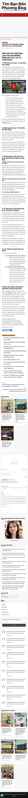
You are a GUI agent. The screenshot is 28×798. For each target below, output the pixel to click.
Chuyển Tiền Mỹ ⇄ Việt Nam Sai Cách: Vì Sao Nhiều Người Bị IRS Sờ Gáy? (13, 550)
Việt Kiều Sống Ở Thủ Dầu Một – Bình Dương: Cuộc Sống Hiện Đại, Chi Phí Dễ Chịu (13, 578)
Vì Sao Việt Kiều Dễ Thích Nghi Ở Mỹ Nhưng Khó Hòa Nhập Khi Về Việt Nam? (13, 384)
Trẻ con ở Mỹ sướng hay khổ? (11, 359)
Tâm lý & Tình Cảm (19, 725)
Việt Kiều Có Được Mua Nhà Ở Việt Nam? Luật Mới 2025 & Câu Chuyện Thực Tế (14, 389)
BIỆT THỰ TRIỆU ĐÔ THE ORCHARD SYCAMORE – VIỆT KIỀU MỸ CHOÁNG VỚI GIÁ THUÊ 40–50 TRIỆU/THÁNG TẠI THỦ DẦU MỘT (13, 587)
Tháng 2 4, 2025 (9, 48)
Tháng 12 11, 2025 (20, 736)
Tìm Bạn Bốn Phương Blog (14, 6)
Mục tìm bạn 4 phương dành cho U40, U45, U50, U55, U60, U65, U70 (15, 654)
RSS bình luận (5, 612)
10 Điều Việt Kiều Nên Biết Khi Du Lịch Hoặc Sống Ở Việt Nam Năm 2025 (14, 570)
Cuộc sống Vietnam (5, 777)
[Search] (25, 15)
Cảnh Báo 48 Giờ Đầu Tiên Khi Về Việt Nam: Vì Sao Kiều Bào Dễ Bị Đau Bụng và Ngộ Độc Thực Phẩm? (13, 582)
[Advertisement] (14, 26)
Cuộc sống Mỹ (4, 42)
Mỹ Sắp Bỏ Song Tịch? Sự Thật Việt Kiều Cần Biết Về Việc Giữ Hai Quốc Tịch (20, 417)
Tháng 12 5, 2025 (23, 422)
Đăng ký (4, 604)
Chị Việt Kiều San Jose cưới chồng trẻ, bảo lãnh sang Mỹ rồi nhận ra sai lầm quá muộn (14, 574)
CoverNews (20, 794)
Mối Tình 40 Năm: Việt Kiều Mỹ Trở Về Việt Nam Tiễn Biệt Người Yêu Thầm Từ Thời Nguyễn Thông (13, 554)
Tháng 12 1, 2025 (9, 787)
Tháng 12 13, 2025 (6, 422)
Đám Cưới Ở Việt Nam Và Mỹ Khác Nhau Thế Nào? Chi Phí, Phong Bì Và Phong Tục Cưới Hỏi (13, 566)
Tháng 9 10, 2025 (9, 448)
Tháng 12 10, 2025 (6, 760)
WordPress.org (5, 614)
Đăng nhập (24, 469)
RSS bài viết (4, 609)
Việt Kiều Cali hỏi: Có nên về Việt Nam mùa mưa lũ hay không (13, 558)
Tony (4, 48)
